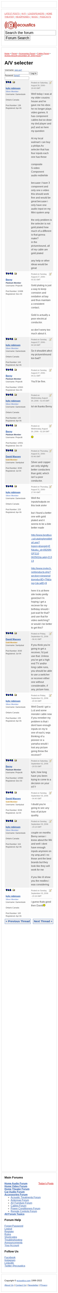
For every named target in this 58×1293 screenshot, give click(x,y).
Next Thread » (43, 921)
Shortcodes (10, 1237)
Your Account (11, 1245)
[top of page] (7, 82)
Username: (13, 70)
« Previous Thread (18, 921)
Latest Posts (12, 14)
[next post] (8, 82)
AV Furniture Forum (21, 1203)
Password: (12, 75)
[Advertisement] (29, 1050)
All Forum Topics (14, 1214)
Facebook (9, 1257)
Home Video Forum (15, 1186)
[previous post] (8, 273)
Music (35, 17)
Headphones (23, 17)
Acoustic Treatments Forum (26, 1197)
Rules (7, 1234)
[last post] (10, 82)
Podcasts (45, 17)
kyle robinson (13, 88)
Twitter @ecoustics (14, 1265)
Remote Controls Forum (24, 1211)
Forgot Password (13, 1226)
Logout (8, 1228)
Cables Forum (18, 1205)
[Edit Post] (50, 82)
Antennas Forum (20, 1200)
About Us (8, 1285)
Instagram (9, 1260)
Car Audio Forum (14, 1192)
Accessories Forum (16, 1194)
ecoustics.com (24, 1280)
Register (9, 1231)
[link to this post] (13, 82)
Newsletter (33, 1285)
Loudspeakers (36, 14)
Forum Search (17, 38)
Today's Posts (46, 1183)
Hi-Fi (23, 14)
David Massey (13, 456)
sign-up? (18, 70)
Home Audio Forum (15, 1183)
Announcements (13, 1242)
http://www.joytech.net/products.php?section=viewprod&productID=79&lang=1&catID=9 (41, 576)
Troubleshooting (13, 1240)
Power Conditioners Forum (25, 1208)
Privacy (43, 1285)
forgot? (17, 75)
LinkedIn (9, 1263)
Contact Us (20, 1285)
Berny (9, 279)
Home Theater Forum (16, 1189)
